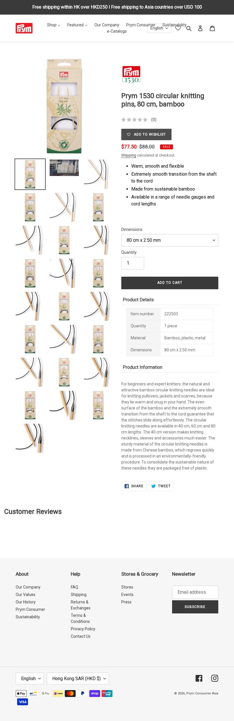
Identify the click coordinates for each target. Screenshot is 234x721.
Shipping (128, 155)
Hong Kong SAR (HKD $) (76, 678)
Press (126, 602)
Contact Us (80, 636)
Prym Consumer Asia (202, 693)
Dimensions (131, 229)
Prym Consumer (30, 609)
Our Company (28, 587)
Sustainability (28, 617)
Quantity (129, 252)
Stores (127, 587)
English (28, 678)
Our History (26, 602)
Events (127, 594)
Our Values (25, 594)
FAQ (74, 587)
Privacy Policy (83, 629)
